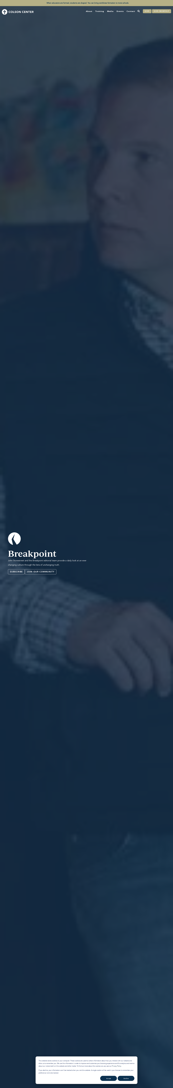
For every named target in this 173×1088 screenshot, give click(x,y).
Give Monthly (161, 11)
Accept (108, 1078)
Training (99, 11)
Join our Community (40, 571)
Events (120, 11)
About (89, 11)
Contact (131, 11)
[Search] (138, 11)
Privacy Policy (116, 1066)
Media (110, 11)
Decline (126, 1078)
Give (147, 11)
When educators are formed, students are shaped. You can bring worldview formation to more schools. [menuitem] (88, 3)
